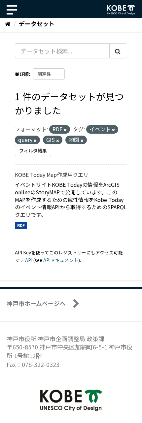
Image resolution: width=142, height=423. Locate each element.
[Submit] (118, 50)
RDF (21, 225)
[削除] (65, 129)
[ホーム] (8, 23)
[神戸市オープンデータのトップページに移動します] (121, 10)
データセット (36, 23)
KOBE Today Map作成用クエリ (52, 175)
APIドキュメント (60, 260)
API (28, 260)
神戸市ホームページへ (36, 303)
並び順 (22, 74)
